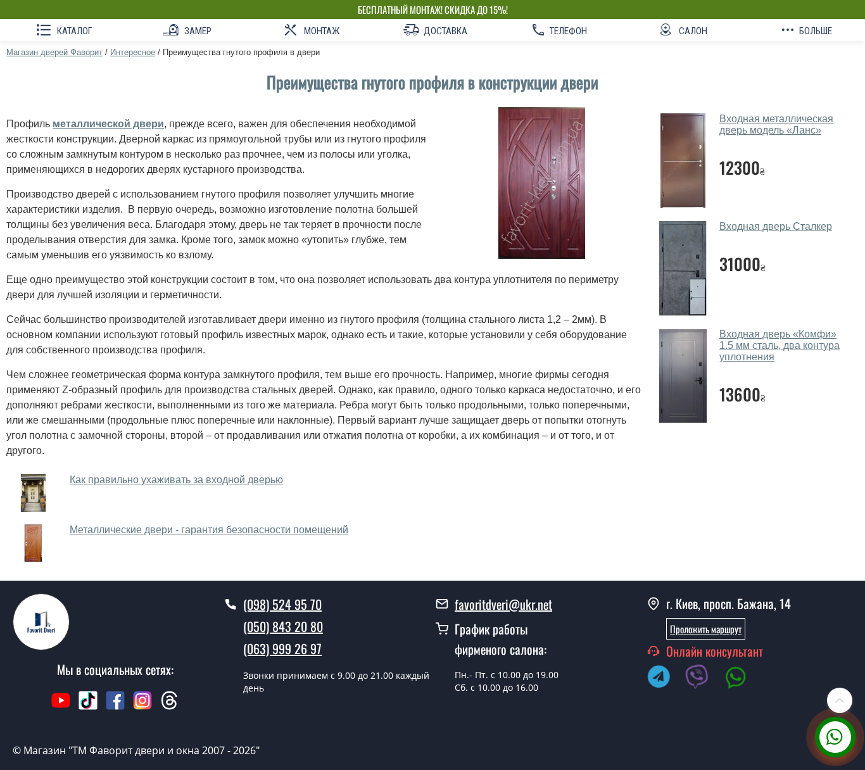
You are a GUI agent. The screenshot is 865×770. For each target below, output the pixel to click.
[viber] (703, 678)
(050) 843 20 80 (283, 626)
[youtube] (61, 706)
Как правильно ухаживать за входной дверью (176, 479)
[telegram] (665, 678)
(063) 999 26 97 (282, 648)
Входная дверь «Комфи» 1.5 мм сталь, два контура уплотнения (779, 345)
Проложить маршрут (706, 629)
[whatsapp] (742, 678)
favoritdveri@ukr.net (503, 604)
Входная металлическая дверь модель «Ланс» (776, 124)
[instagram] (144, 706)
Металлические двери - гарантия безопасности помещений (209, 529)
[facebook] (115, 706)
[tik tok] (88, 706)
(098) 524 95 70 (282, 604)
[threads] (170, 706)
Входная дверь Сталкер (775, 226)
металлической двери (108, 123)
